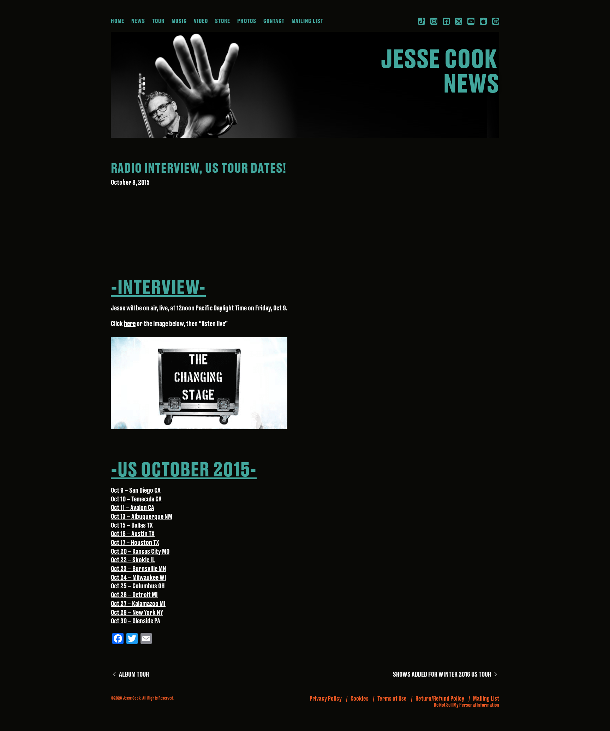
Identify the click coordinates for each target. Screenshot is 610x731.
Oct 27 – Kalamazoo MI (138, 604)
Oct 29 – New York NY (137, 613)
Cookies (360, 699)
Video (201, 21)
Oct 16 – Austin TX (133, 534)
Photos (246, 21)
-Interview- (158, 288)
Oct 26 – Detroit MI (134, 595)
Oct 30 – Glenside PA (135, 621)
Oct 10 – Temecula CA (136, 499)
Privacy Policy (326, 699)
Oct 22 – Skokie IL (133, 560)
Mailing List (307, 21)
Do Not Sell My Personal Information (466, 705)
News (138, 21)
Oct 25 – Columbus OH (138, 586)
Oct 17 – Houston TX (135, 543)
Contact (274, 21)
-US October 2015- (184, 470)
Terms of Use (392, 699)
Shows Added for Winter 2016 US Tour (446, 674)
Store (222, 21)
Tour (158, 21)
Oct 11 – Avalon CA (132, 508)
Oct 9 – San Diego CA (136, 490)
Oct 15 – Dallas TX (132, 525)
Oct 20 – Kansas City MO (140, 551)
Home (117, 21)
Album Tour (133, 674)
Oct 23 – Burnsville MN (138, 569)
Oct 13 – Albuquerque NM (141, 516)
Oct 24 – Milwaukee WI (138, 578)
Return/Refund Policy (439, 699)
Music (179, 21)
